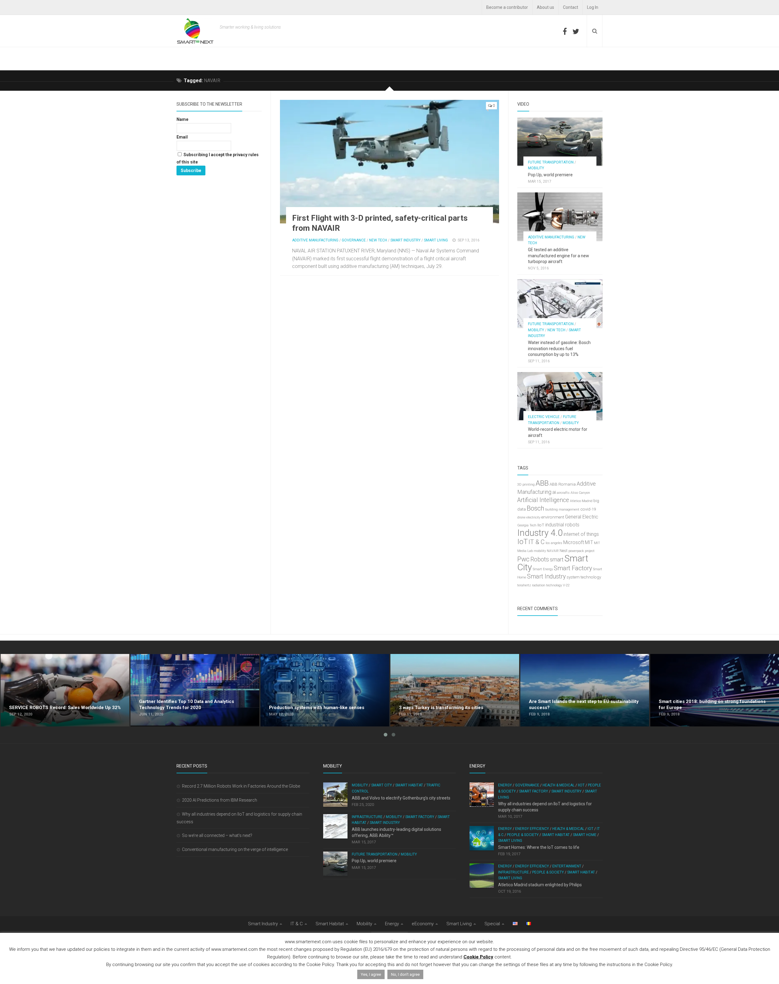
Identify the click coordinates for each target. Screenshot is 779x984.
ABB (542, 483)
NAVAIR (553, 551)
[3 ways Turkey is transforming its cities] (454, 690)
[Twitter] (575, 31)
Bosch (535, 508)
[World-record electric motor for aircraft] (560, 396)
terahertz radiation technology (539, 585)
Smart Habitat (409, 785)
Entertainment (566, 866)
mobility (540, 551)
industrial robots (562, 525)
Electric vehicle (544, 417)
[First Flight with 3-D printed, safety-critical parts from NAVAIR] (389, 161)
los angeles (554, 543)
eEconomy (423, 923)
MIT (589, 542)
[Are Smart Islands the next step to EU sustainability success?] (584, 690)
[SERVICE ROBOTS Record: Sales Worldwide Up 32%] (65, 690)
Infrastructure (367, 817)
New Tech (378, 240)
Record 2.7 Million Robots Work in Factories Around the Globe (241, 786)
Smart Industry (405, 240)
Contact (570, 7)
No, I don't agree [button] (405, 974)
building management (562, 509)
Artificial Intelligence (543, 500)
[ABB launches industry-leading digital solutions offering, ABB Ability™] (335, 826)
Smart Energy (543, 569)
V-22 (566, 585)
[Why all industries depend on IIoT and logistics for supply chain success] (482, 794)
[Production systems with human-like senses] (324, 690)
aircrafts (563, 493)
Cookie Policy (478, 957)
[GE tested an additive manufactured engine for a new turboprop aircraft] (560, 216)
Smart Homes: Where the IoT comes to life (538, 847)
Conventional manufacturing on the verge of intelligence (235, 849)
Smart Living (436, 240)
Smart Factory (573, 568)
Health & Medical (559, 785)
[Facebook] (564, 31)
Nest (564, 550)
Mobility (536, 168)
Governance (354, 240)
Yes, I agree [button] (371, 974)
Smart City (381, 785)
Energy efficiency (532, 829)
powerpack (576, 551)
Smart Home (584, 835)
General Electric (581, 517)
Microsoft (573, 542)
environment (552, 517)
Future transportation (551, 162)
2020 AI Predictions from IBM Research (219, 800)
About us (545, 7)
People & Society (523, 835)
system (573, 577)
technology (591, 577)
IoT (522, 541)
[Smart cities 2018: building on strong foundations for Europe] (714, 690)
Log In (592, 7)
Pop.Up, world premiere (550, 174)
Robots (539, 559)
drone (521, 517)
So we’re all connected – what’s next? (217, 835)
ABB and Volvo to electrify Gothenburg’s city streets (401, 798)
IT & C (537, 542)
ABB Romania (563, 484)
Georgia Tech (526, 525)
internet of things (581, 534)
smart (557, 560)
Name (182, 119)
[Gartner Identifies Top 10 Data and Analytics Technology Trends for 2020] (195, 690)
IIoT (540, 525)
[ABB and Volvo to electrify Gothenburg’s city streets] (335, 794)
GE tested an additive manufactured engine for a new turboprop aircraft (558, 255)
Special (492, 923)
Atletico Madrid (581, 501)
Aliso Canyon (580, 493)
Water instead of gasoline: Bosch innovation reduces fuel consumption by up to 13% (559, 348)
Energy (505, 785)
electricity (533, 517)
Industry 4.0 (540, 533)
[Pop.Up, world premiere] (560, 142)
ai (554, 492)
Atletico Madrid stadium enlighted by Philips (540, 884)
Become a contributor (507, 7)
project (590, 551)
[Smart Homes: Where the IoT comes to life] (482, 838)
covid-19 (588, 509)
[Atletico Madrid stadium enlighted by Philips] (482, 875)
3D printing (526, 485)
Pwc (523, 559)
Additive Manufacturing (315, 240)
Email (182, 137)
